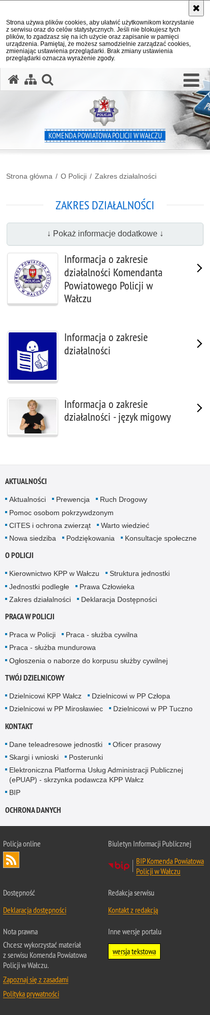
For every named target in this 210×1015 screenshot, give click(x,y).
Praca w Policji (30, 616)
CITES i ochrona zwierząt (50, 525)
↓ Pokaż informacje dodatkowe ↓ (105, 233)
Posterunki (86, 757)
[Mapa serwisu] (30, 79)
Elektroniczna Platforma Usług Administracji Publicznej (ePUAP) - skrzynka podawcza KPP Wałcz (96, 775)
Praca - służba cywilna (102, 635)
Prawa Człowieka (107, 587)
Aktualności (26, 481)
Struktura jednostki (140, 573)
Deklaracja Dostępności (119, 599)
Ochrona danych (33, 810)
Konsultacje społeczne (161, 538)
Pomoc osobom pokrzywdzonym (61, 513)
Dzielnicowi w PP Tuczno (153, 709)
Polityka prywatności (31, 993)
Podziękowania (90, 538)
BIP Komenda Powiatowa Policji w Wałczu (170, 866)
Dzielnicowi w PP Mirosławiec (56, 709)
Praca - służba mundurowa (52, 647)
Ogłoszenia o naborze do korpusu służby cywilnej (88, 661)
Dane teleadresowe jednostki (55, 744)
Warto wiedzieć (125, 525)
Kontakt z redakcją (133, 910)
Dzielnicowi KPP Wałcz (45, 696)
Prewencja (73, 499)
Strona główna (29, 176)
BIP (14, 792)
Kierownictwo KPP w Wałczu (54, 573)
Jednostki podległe (39, 587)
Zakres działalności (125, 176)
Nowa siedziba (32, 538)
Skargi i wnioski (34, 757)
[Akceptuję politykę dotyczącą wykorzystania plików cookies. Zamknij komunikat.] (196, 8)
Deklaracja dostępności (34, 910)
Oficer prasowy (137, 744)
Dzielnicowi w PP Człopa (131, 696)
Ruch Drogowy (123, 499)
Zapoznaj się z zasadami (35, 979)
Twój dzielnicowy (35, 677)
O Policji (74, 176)
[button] (191, 80)
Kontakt (19, 726)
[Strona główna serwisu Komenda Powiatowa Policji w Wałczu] (13, 79)
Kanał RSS (11, 860)
